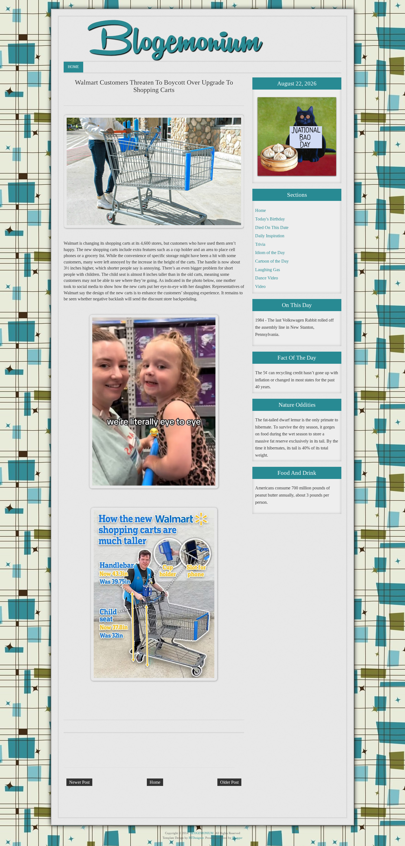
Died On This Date (271, 227)
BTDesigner (196, 837)
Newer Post (79, 782)
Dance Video (266, 278)
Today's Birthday (270, 219)
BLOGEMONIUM (202, 833)
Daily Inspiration (269, 235)
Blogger (237, 837)
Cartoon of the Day (272, 261)
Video (260, 286)
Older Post (229, 782)
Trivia (260, 244)
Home (73, 67)
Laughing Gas (267, 269)
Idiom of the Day (270, 252)
